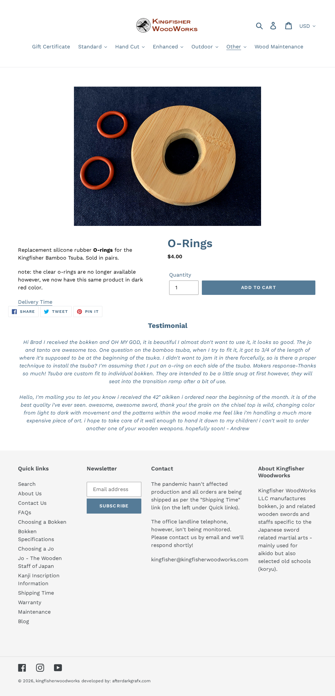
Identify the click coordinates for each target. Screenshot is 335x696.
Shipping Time (36, 593)
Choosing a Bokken (42, 522)
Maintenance (34, 612)
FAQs (24, 512)
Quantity (180, 275)
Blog (23, 621)
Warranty (29, 602)
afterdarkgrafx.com (131, 680)
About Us (30, 493)
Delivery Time (35, 302)
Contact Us (32, 503)
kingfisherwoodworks (58, 680)
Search (27, 484)
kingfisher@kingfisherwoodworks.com (199, 559)
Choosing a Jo (36, 549)
